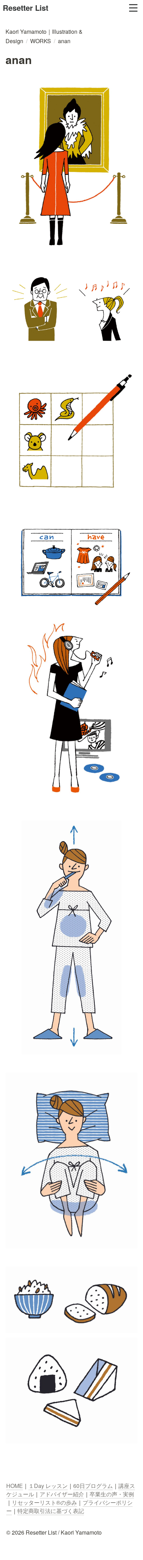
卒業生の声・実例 (112, 1494)
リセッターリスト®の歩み (44, 1502)
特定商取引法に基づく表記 (50, 1511)
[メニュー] (133, 8)
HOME (14, 1486)
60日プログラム (93, 1486)
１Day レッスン (48, 1486)
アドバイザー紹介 (62, 1494)
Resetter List (25, 7)
